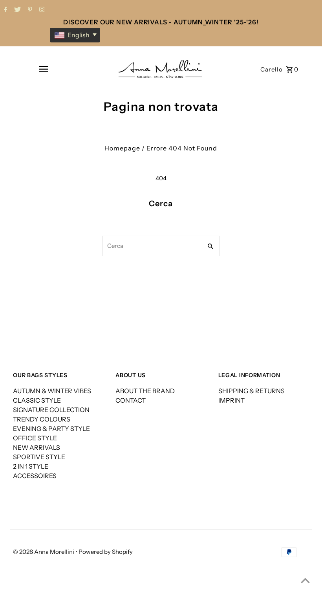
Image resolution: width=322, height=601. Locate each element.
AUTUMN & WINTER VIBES (52, 391)
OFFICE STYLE (35, 438)
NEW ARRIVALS (36, 447)
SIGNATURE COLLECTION (51, 410)
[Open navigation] (43, 69)
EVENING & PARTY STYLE (51, 428)
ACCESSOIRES (35, 476)
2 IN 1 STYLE (30, 466)
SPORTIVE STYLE (39, 457)
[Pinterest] (29, 10)
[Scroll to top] (305, 580)
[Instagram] (41, 10)
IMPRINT (231, 400)
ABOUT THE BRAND (145, 391)
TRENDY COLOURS (41, 419)
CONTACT (130, 400)
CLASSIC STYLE (37, 400)
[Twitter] (16, 10)
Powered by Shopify (106, 551)
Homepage (122, 148)
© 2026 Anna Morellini (44, 551)
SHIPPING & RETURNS (251, 391)
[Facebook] (4, 10)
